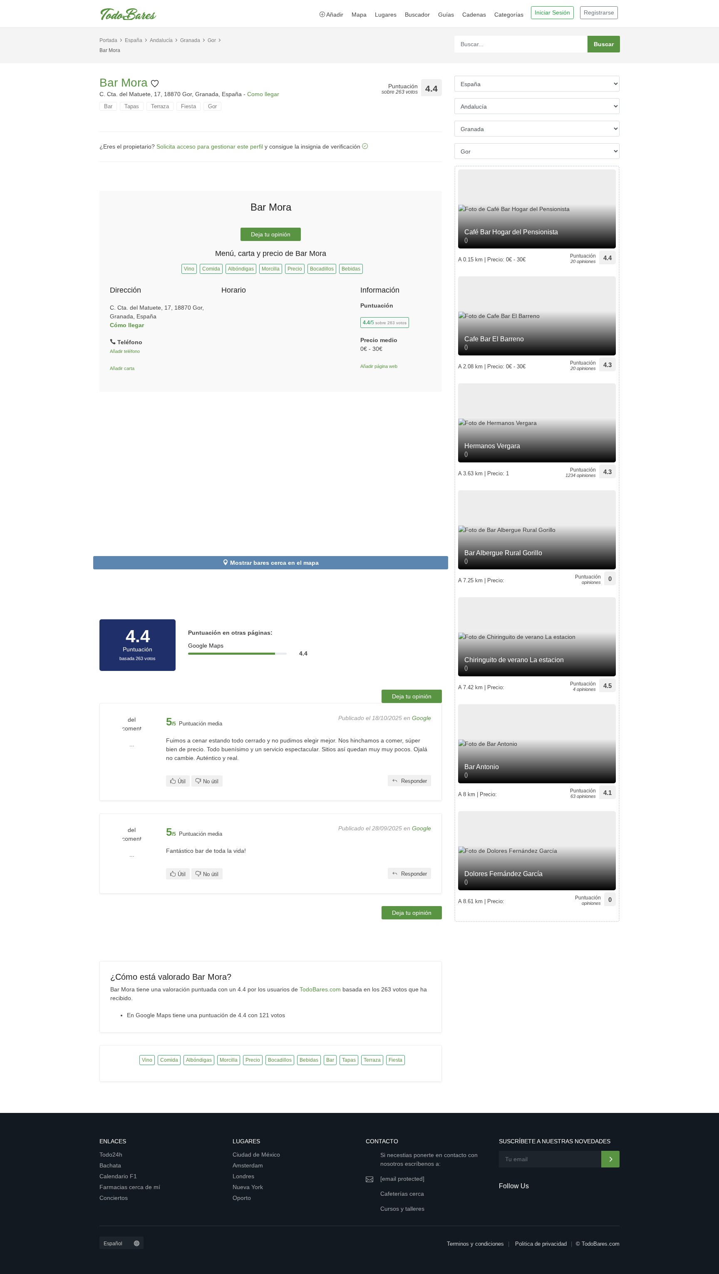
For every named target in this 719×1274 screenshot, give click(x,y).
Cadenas (474, 14)
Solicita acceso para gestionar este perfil (209, 146)
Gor (212, 40)
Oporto (242, 1198)
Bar (108, 106)
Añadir (334, 14)
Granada (190, 40)
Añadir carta (122, 368)
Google (421, 718)
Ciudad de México (256, 1154)
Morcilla (271, 269)
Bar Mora (125, 82)
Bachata (110, 1165)
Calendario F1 (118, 1176)
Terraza (160, 106)
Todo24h (110, 1154)
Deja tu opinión (270, 234)
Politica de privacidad (541, 1244)
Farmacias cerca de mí (129, 1187)
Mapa (359, 14)
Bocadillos (322, 269)
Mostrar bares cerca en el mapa (274, 562)
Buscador (417, 14)
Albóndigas (241, 269)
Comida (211, 269)
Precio (295, 269)
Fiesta (188, 106)
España (133, 40)
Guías (446, 14)
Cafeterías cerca (402, 1193)
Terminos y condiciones (475, 1244)
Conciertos (113, 1198)
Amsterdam (248, 1165)
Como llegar (263, 94)
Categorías (508, 14)
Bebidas (351, 269)
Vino (189, 269)
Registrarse (599, 12)
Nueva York (248, 1187)
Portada (108, 40)
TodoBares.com (320, 989)
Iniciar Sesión (552, 12)
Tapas (131, 106)
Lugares (386, 14)
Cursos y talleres (402, 1208)
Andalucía (161, 40)
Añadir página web (378, 366)
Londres (243, 1176)
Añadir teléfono (125, 351)
